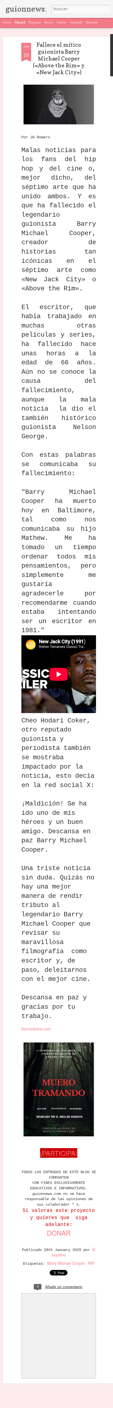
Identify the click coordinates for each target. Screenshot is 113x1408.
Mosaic (48, 22)
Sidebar (61, 22)
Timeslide (92, 22)
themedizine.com (36, 1029)
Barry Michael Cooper (66, 1263)
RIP (91, 1263)
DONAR (58, 1233)
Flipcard (20, 22)
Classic (7, 22)
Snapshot (76, 22)
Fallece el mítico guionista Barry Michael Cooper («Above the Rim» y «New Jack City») (58, 59)
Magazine (35, 22)
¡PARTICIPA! (58, 1153)
